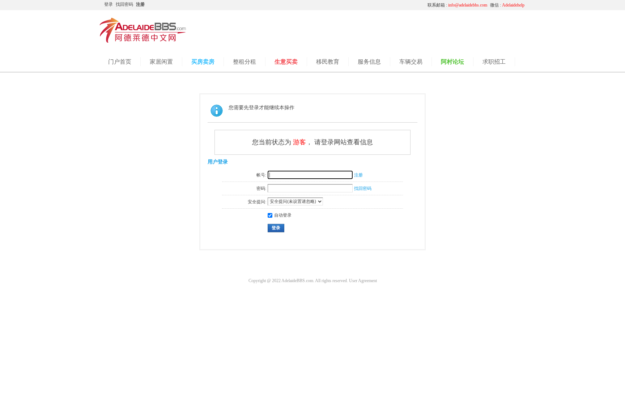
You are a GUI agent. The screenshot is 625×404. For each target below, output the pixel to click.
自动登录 (283, 215)
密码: (261, 188)
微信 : (507, 5)
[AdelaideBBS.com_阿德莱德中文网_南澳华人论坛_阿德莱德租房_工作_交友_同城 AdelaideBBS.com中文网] (143, 41)
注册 (140, 4)
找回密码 (124, 4)
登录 (108, 4)
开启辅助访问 (354, 5)
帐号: (261, 175)
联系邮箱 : (457, 5)
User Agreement (363, 280)
